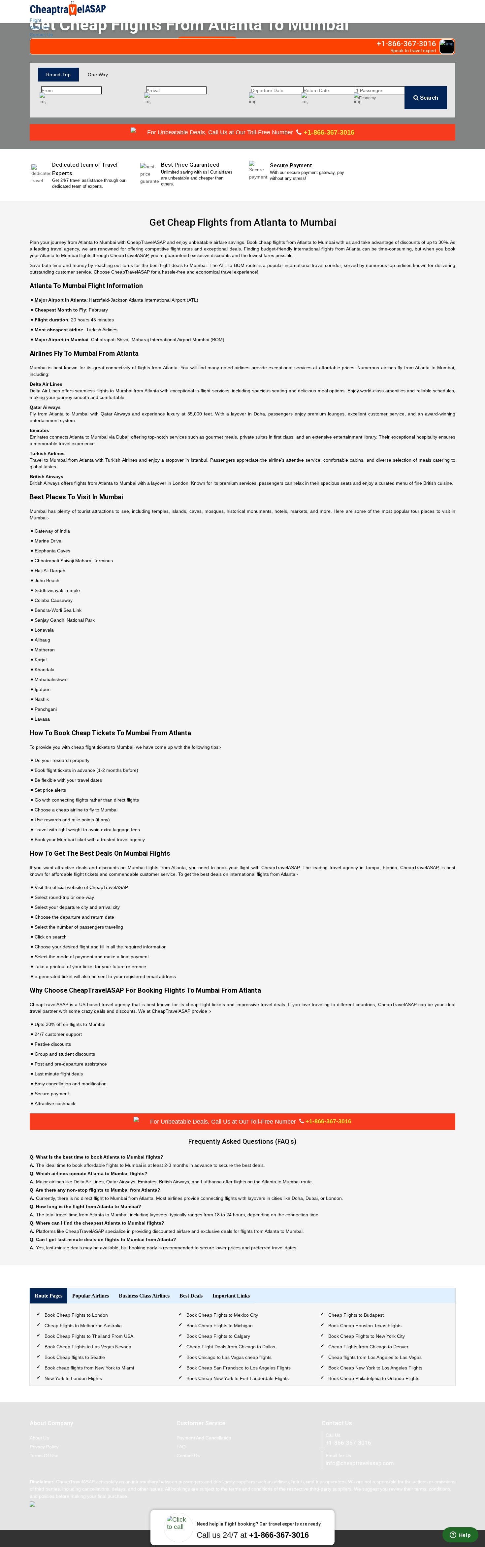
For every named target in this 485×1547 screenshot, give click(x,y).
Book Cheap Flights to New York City (366, 1336)
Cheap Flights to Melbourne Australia (83, 1325)
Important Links (231, 1296)
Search (429, 98)
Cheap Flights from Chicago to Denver (368, 1346)
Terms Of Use (44, 1455)
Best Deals (191, 1296)
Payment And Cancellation (204, 1437)
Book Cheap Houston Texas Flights (365, 1325)
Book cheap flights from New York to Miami (89, 1367)
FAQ (181, 1446)
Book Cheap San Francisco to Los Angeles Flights (238, 1367)
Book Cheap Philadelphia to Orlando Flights (373, 1378)
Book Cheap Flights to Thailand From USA (89, 1336)
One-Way (98, 74)
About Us (39, 27)
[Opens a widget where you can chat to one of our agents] (460, 1535)
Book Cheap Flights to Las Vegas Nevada (88, 1346)
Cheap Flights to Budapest (356, 1315)
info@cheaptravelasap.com (360, 1463)
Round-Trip (58, 74)
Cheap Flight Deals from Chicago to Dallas (230, 1346)
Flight (35, 20)
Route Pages (48, 1296)
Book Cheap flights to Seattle (75, 1357)
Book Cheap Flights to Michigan (219, 1325)
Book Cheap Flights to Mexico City (222, 1315)
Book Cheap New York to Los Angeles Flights (375, 1367)
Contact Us (41, 34)
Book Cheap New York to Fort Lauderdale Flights (237, 1378)
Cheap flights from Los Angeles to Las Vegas (375, 1357)
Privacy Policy (44, 1446)
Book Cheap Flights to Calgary (218, 1336)
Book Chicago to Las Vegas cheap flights (229, 1357)
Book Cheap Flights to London (76, 1315)
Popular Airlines (90, 1296)
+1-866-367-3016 (328, 132)
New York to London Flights (73, 1378)
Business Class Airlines (144, 1296)
